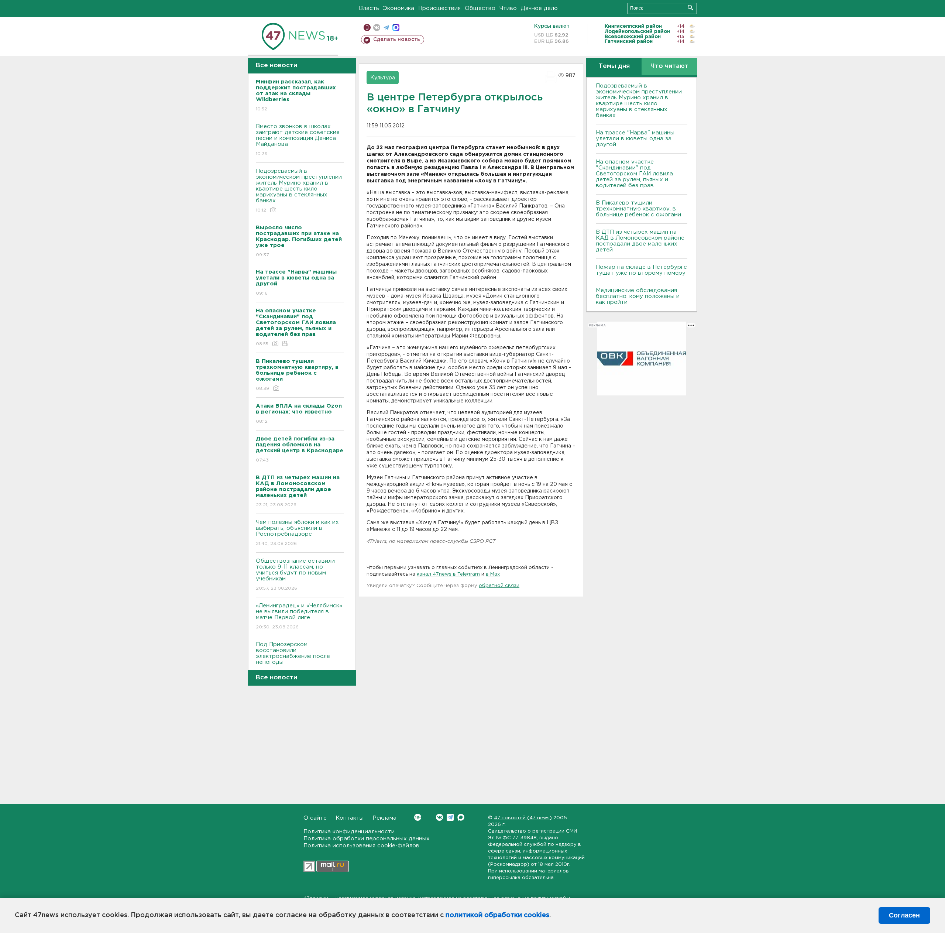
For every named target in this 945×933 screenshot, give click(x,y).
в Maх (493, 574)
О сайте (315, 818)
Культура (382, 78)
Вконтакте (439, 817)
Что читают (669, 66)
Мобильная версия (367, 27)
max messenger (395, 27)
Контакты (350, 818)
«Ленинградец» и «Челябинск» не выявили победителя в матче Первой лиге (299, 616)
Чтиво (508, 8)
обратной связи (499, 586)
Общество (480, 8)
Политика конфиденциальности (349, 831)
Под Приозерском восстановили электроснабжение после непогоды (293, 658)
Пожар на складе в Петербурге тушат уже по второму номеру (641, 270)
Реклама (384, 818)
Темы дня (614, 66)
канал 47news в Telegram (448, 574)
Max (460, 817)
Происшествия (439, 8)
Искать (690, 7)
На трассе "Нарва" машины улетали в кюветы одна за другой (635, 138)
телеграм (386, 27)
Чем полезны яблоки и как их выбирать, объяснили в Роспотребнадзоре (297, 533)
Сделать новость (396, 39)
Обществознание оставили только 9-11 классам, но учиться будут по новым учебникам (295, 574)
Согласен (904, 915)
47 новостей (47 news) (523, 818)
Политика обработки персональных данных (366, 838)
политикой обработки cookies (497, 915)
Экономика (398, 8)
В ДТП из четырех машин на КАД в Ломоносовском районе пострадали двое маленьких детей (640, 241)
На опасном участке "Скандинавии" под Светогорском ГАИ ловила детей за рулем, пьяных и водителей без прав (634, 173)
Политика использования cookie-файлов (361, 845)
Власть (369, 8)
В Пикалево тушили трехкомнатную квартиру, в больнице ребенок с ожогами (638, 208)
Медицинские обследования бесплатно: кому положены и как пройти (638, 296)
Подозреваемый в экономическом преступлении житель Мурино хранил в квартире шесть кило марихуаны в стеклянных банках (299, 190)
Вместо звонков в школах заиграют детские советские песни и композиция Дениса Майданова (298, 140)
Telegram (450, 817)
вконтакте (376, 27)
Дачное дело (539, 8)
